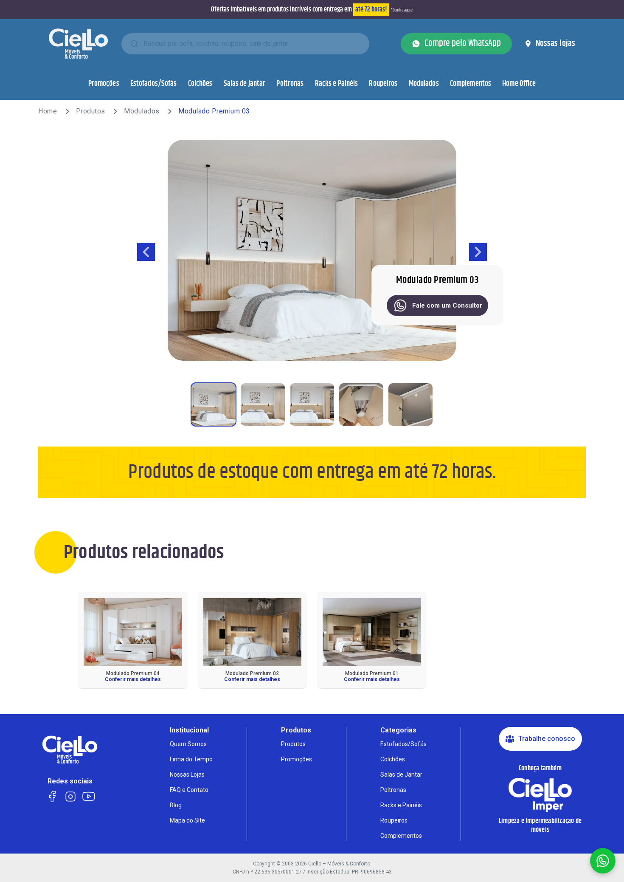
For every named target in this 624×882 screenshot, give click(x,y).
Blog (176, 805)
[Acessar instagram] (70, 796)
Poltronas (290, 84)
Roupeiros (383, 84)
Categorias (398, 730)
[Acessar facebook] (52, 796)
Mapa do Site (187, 820)
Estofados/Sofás (153, 84)
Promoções (103, 84)
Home (47, 111)
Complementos (471, 84)
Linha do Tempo (191, 759)
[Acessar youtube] (88, 796)
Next (478, 252)
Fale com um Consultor (447, 305)
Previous (146, 252)
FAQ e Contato (189, 789)
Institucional (189, 730)
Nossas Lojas (187, 774)
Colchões (200, 84)
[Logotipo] (78, 43)
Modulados (424, 84)
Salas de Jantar (245, 84)
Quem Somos (188, 744)
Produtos (90, 111)
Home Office (519, 84)
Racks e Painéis (336, 84)
